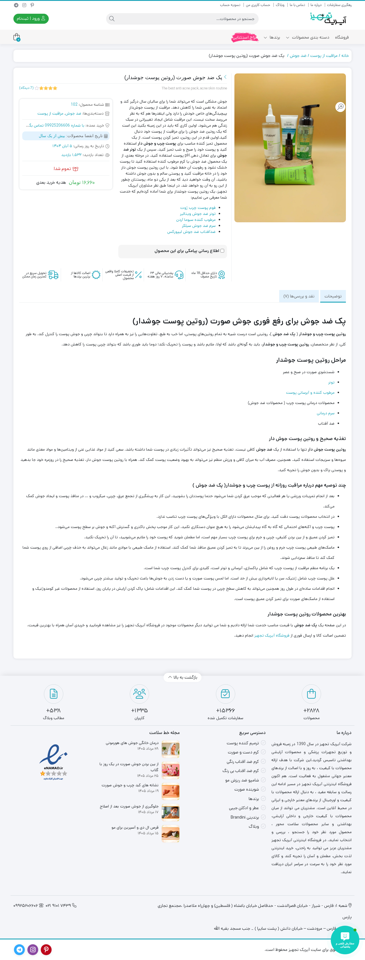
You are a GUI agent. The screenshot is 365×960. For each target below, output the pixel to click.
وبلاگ (280, 5)
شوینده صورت (246, 789)
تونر (331, 382)
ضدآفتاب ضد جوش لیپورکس (191, 232)
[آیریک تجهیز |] (329, 19)
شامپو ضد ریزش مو (242, 780)
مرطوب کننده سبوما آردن (196, 220)
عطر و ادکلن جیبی (244, 808)
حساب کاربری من (258, 5)
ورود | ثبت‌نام (29, 18)
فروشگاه (342, 37)
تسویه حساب (230, 5)
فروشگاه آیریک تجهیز (271, 635)
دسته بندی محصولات (310, 37)
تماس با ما (297, 5)
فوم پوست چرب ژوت (198, 208)
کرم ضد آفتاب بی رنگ (240, 771)
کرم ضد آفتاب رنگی (243, 762)
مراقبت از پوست (324, 56)
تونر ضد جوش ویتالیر (198, 214)
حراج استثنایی (245, 37)
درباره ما (316, 5)
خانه (345, 56)
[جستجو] (111, 19)
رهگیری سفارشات (339, 5)
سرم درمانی (325, 413)
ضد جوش (298, 56)
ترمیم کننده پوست (243, 743)
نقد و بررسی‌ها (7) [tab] (299, 296)
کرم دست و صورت (243, 752)
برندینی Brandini (245, 817)
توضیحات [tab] (333, 296)
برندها (274, 37)
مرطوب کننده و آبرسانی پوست (310, 392)
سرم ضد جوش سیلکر (199, 226)
